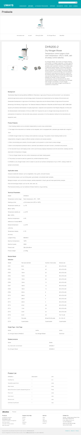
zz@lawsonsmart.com (70, 420)
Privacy (23, 419)
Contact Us (45, 421)
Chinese (75, 6)
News (44, 417)
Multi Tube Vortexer (6, 422)
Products (4, 415)
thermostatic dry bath (6, 419)
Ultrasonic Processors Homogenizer (9, 420)
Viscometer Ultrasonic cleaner (8, 423)
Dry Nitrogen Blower (13, 333)
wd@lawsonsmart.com (30, 432)
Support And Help (27, 415)
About (70, 6)
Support (24, 417)
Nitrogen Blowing (40, 27)
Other (66, 6)
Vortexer (52, 6)
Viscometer (60, 6)
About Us (45, 420)
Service (44, 415)
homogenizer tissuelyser (7, 417)
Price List (44, 423)
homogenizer (22, 6)
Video (23, 420)
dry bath (30, 6)
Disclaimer (24, 422)
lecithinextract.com (30, 430)
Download (61, 333)
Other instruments (5, 425)
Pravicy (77, 430)
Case (44, 419)
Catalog (23, 423)
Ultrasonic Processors (41, 6)
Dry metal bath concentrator (15, 345)
